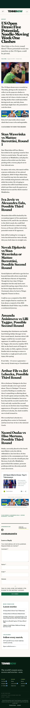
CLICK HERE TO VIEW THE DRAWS (13, 127)
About (22, 681)
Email (3, 572)
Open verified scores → (9, 646)
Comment (4, 549)
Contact (23, 685)
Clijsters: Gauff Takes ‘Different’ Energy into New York (14, 626)
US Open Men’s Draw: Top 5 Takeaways (14, 610)
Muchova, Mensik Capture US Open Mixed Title (14, 621)
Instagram (3, 683)
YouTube (3, 681)
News (12, 681)
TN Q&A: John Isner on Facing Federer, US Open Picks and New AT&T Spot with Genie (15, 617)
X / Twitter (3, 685)
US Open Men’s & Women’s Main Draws (14, 613)
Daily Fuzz (13, 685)
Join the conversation (22, 528)
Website (3, 579)
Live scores (14, 683)
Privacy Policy (12, 705)
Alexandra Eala (15, 515)
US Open (10, 516)
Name (3, 564)
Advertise (23, 683)
